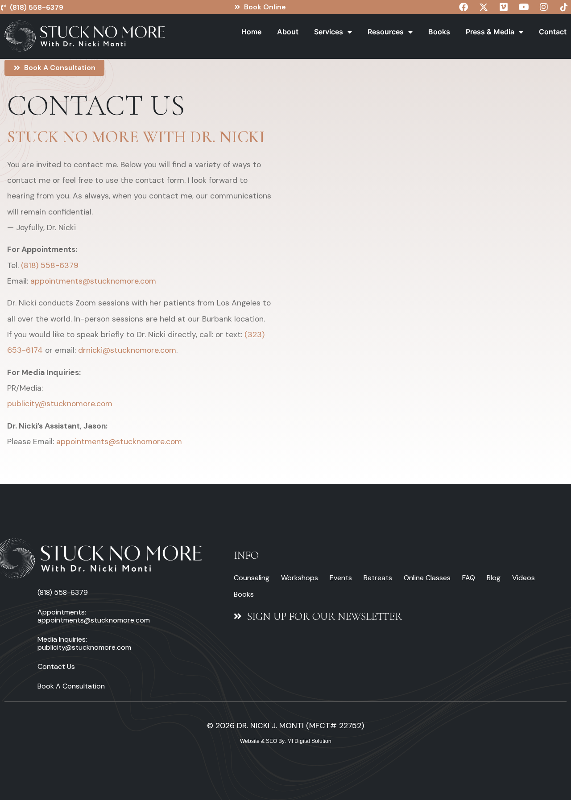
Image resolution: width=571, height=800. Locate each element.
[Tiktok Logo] (564, 7)
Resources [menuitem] (386, 31)
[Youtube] (524, 7)
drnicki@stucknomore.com (127, 350)
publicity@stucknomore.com (59, 403)
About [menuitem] (287, 31)
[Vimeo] (504, 7)
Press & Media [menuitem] (490, 31)
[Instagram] (544, 7)
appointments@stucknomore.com (93, 281)
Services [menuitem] (328, 31)
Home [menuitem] (251, 31)
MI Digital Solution (309, 741)
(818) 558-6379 (50, 265)
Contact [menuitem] (553, 31)
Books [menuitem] (439, 31)
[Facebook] (463, 7)
